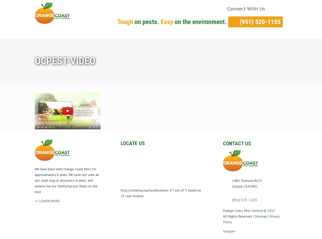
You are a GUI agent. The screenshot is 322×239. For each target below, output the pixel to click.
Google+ (229, 231)
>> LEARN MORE (47, 201)
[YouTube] (276, 8)
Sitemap (261, 216)
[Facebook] (268, 8)
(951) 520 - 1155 (244, 200)
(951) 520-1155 (260, 22)
